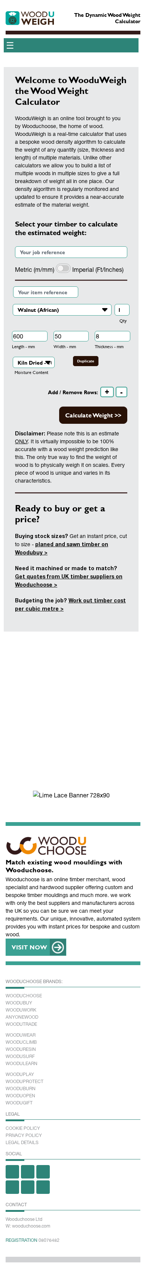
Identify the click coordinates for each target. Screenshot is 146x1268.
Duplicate (85, 361)
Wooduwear (21, 1035)
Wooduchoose (24, 995)
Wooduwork (21, 1010)
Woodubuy (19, 1003)
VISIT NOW (29, 947)
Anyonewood (22, 1017)
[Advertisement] (73, 712)
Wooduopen (20, 1095)
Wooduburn (21, 1088)
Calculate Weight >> (93, 415)
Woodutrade (21, 1024)
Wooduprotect (24, 1081)
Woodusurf (20, 1056)
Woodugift (19, 1103)
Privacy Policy (24, 1135)
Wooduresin (21, 1049)
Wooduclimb (21, 1042)
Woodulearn (21, 1063)
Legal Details (22, 1142)
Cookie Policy (23, 1128)
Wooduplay (20, 1074)
